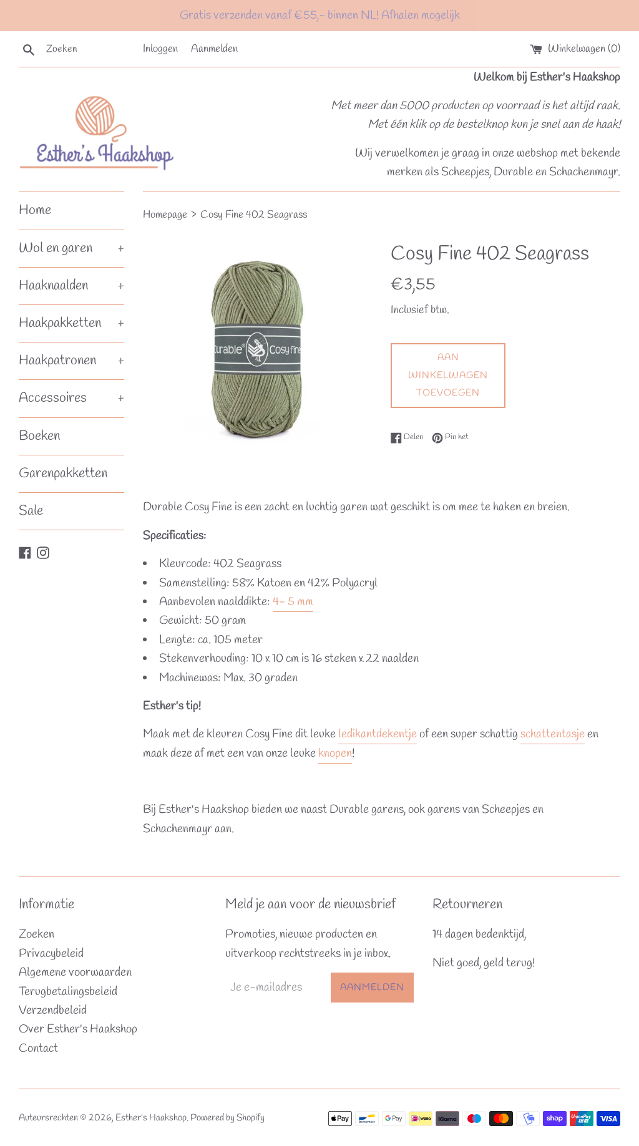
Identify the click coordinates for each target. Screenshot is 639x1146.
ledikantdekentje (377, 734)
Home (35, 210)
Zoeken (36, 934)
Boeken (39, 436)
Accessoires (71, 398)
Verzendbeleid (53, 1011)
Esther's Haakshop (151, 1118)
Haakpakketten (71, 323)
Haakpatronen (71, 360)
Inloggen (160, 49)
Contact (38, 1049)
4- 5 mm (293, 602)
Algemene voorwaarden (75, 972)
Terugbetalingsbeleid (68, 992)
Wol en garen (71, 248)
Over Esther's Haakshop (78, 1029)
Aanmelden (214, 49)
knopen (335, 753)
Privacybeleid (51, 954)
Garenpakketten (63, 473)
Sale (31, 511)
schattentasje (552, 734)
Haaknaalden (71, 285)
